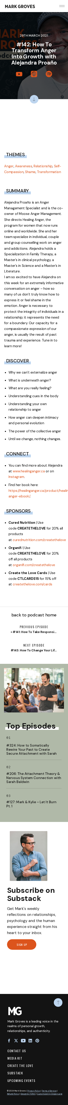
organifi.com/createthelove (34, 565)
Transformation (49, 172)
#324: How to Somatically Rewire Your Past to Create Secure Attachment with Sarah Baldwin (31, 751)
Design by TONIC (28, 1094)
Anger (9, 166)
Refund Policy (13, 1094)
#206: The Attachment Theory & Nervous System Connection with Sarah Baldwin (33, 778)
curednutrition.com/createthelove (39, 540)
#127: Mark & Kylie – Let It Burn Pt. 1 (31, 804)
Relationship (43, 166)
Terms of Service (49, 1091)
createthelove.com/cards (32, 584)
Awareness (23, 166)
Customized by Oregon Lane (49, 1094)
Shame (30, 172)
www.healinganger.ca (29, 471)
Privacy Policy (33, 1091)
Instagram (16, 477)
